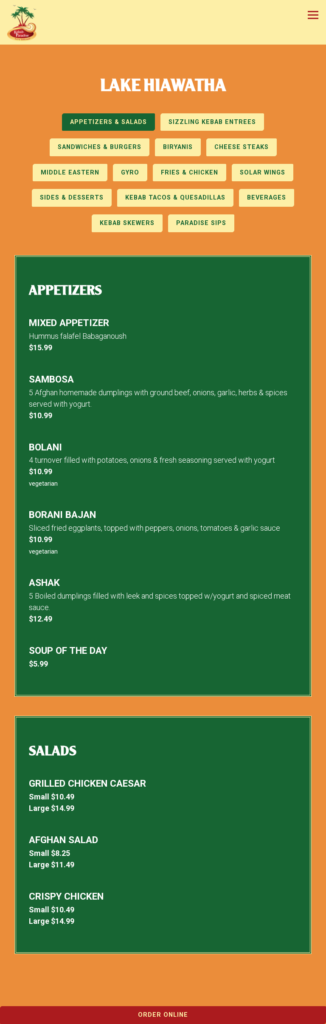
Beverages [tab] (266, 197)
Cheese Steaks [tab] (241, 147)
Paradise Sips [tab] (201, 223)
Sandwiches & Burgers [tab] (99, 147)
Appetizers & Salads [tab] (108, 122)
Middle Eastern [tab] (70, 172)
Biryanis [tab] (178, 147)
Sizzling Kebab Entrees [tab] (212, 122)
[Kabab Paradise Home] (25, 22)
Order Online (163, 1014)
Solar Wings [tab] (262, 172)
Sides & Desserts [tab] (72, 197)
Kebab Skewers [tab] (127, 223)
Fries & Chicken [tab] (189, 172)
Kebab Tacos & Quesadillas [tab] (175, 197)
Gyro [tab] (130, 172)
